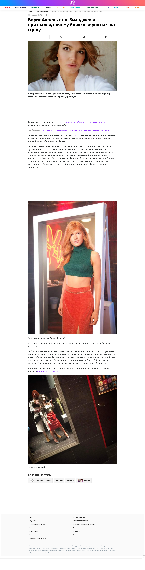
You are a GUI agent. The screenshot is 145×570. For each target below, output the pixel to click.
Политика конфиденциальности (84, 524)
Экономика (35, 7)
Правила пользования (80, 521)
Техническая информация (81, 528)
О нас (31, 517)
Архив (75, 535)
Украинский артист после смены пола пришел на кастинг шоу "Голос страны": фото (75, 130)
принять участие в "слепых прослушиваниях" (81, 122)
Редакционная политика (37, 524)
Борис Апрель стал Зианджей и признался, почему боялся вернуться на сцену (76, 11)
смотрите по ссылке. (47, 371)
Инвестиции (75, 7)
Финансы (61, 7)
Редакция (32, 521)
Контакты (76, 531)
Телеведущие (33, 531)
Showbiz (31, 11)
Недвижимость (92, 7)
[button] (39, 37)
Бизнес (49, 7)
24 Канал (6, 7)
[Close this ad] (143, 557)
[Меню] (4, 3)
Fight (127, 7)
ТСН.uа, (76, 135)
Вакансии (32, 535)
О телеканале (33, 528)
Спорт (116, 7)
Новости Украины (42, 11)
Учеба (136, 7)
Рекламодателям (79, 517)
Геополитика (20, 7)
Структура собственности (37, 538)
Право (106, 7)
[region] (72, 564)
